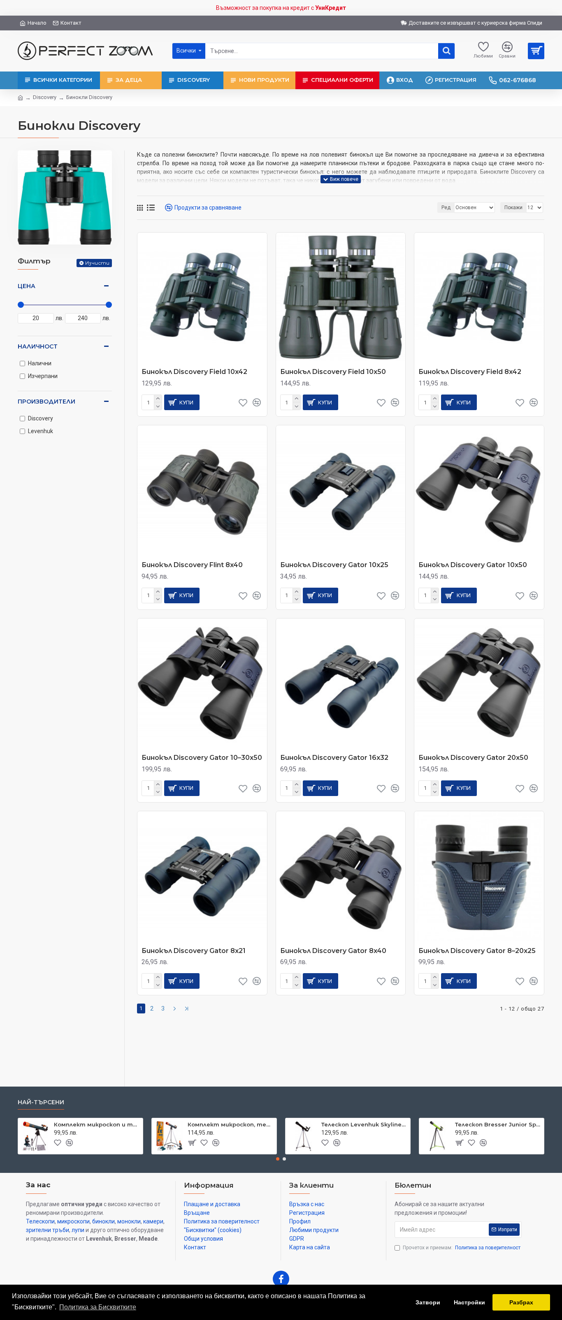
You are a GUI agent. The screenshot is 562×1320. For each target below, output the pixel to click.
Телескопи (40, 1221)
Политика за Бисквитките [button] (97, 1307)
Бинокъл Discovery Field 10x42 (194, 372)
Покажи (513, 207)
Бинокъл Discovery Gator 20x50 (473, 758)
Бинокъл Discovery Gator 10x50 (472, 565)
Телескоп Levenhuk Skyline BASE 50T (364, 1124)
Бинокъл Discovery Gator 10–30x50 (202, 758)
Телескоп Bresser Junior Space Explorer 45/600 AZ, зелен (498, 1124)
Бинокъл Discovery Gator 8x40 (333, 951)
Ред (446, 207)
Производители (46, 401)
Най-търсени (41, 1102)
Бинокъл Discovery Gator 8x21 (194, 951)
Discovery (44, 97)
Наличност (38, 346)
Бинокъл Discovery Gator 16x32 (334, 758)
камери (153, 1221)
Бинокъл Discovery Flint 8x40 (192, 565)
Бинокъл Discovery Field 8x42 (469, 372)
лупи (78, 1230)
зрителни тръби (47, 1230)
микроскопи (73, 1221)
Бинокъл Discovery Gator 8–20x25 (477, 951)
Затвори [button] (428, 1302)
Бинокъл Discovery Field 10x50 (333, 372)
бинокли (103, 1221)
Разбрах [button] (521, 1302)
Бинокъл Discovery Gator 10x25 (334, 565)
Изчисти (97, 263)
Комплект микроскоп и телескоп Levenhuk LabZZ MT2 (97, 1124)
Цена (26, 286)
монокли (129, 1221)
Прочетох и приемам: (461, 1248)
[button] (277, 1159)
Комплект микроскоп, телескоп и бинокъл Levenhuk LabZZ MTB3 (231, 1124)
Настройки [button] (469, 1302)
